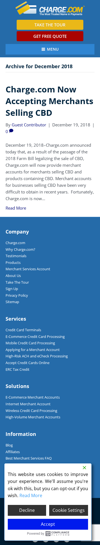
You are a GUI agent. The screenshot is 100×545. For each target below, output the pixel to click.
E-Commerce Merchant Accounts (33, 397)
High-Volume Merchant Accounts (33, 416)
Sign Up (12, 288)
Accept (48, 524)
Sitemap (12, 301)
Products (13, 262)
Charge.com (15, 242)
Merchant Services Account (28, 268)
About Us (13, 275)
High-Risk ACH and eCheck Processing (37, 356)
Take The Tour (17, 282)
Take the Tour (50, 25)
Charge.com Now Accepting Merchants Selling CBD (49, 101)
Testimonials (16, 255)
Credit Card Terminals (23, 329)
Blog (9, 445)
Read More (16, 208)
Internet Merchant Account (28, 403)
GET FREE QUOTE (50, 36)
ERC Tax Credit (17, 369)
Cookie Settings (68, 510)
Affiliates (13, 451)
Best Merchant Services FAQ (29, 458)
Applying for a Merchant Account (33, 349)
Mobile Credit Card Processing (30, 342)
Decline (27, 510)
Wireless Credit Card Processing (31, 410)
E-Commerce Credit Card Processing (35, 336)
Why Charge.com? (20, 249)
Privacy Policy (17, 295)
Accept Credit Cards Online (27, 362)
